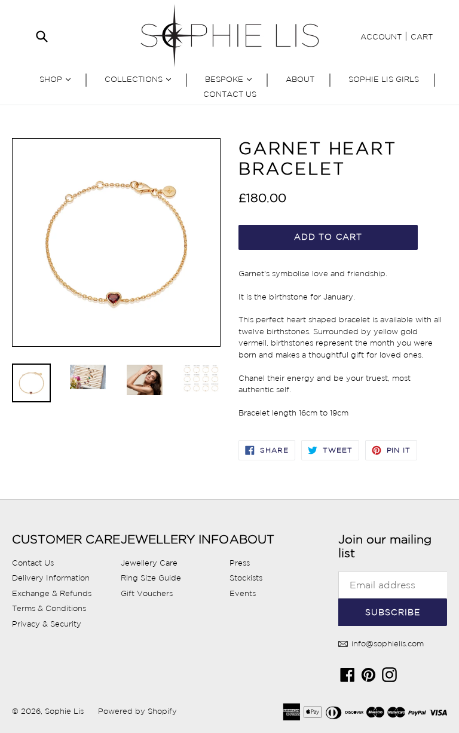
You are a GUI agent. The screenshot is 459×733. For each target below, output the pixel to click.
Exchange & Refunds (51, 593)
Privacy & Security (46, 623)
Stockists (246, 577)
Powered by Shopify (137, 711)
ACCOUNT (381, 36)
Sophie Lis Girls (383, 79)
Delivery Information (51, 577)
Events (243, 593)
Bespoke (231, 79)
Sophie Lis (65, 711)
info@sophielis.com (386, 643)
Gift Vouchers (147, 593)
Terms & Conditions (49, 608)
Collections (141, 79)
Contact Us (229, 94)
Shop (57, 79)
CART (422, 36)
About (300, 79)
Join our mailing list (385, 546)
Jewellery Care (149, 562)
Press (240, 562)
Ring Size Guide (151, 577)
